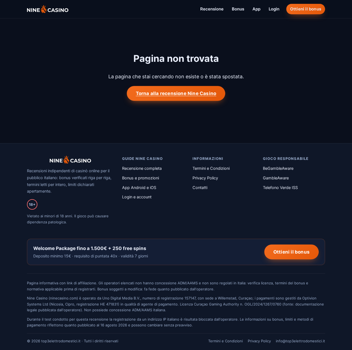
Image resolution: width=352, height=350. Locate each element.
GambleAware (276, 178)
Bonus (238, 9)
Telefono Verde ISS (280, 187)
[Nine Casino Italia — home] (47, 9)
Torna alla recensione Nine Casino (176, 93)
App (256, 9)
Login (274, 9)
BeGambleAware (278, 168)
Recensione (212, 9)
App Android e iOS (139, 187)
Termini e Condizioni (211, 168)
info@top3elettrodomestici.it (300, 341)
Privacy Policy (205, 178)
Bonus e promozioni (140, 178)
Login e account (137, 197)
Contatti (200, 187)
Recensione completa (142, 168)
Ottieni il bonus (305, 9)
